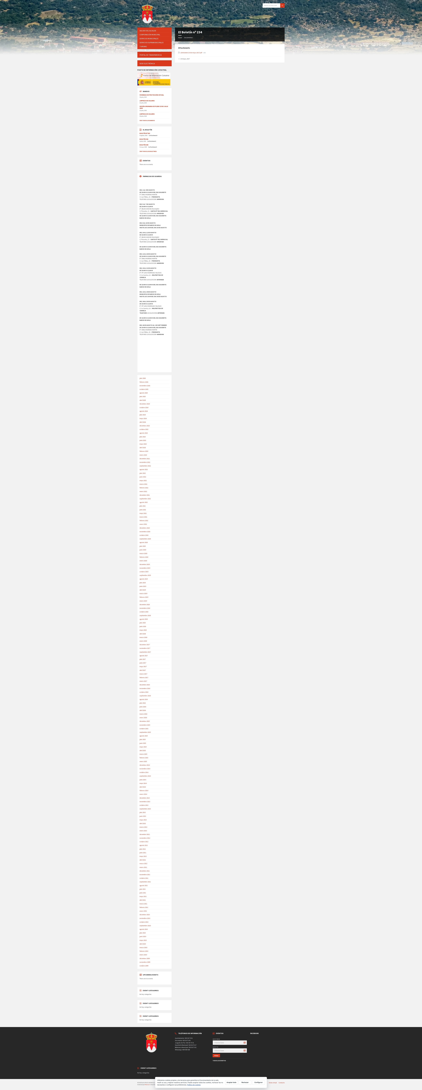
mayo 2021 (143, 513)
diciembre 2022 (145, 459)
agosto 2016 (144, 699)
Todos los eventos (219, 1060)
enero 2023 (143, 455)
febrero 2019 (144, 597)
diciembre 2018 (145, 604)
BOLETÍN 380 (144, 145)
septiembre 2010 (145, 926)
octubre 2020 (144, 535)
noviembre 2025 (145, 386)
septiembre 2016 (145, 696)
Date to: (215, 1047)
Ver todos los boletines (148, 151)
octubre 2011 (144, 878)
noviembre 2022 (145, 462)
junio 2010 (143, 936)
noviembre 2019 (145, 568)
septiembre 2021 (145, 499)
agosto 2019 (144, 579)
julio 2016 (143, 703)
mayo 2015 (143, 747)
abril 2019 (143, 590)
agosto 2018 (144, 619)
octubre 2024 (144, 407)
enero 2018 (143, 641)
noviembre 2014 (145, 769)
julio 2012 (143, 849)
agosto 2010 (144, 929)
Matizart (147, 1084)
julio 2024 (143, 415)
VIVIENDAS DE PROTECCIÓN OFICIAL (152, 95)
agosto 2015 (144, 736)
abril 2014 (143, 787)
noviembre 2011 (145, 874)
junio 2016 (143, 707)
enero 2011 (143, 911)
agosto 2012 (144, 845)
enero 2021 (143, 524)
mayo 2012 (143, 856)
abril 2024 (143, 422)
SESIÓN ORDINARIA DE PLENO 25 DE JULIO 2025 (154, 107)
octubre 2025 (144, 389)
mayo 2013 (143, 820)
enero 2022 (143, 491)
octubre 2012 (144, 842)
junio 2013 (143, 816)
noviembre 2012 (145, 838)
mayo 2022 (143, 480)
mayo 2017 (143, 666)
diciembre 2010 (145, 915)
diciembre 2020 (145, 528)
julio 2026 (143, 378)
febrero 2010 (144, 951)
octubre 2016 (144, 692)
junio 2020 (143, 550)
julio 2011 (143, 889)
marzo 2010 (143, 947)
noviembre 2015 (145, 725)
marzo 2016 (143, 714)
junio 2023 (143, 440)
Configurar (258, 1082)
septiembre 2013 (145, 809)
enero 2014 (143, 794)
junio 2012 (143, 853)
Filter (216, 1056)
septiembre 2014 (145, 776)
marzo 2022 (143, 484)
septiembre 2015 (145, 732)
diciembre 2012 (145, 834)
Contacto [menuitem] (282, 1083)
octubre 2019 (144, 572)
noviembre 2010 (145, 918)
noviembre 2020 (145, 532)
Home (180, 38)
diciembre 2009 (145, 958)
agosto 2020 (144, 542)
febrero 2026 (144, 382)
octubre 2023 (144, 429)
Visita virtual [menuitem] (273, 1083)
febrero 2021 (144, 521)
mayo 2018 (143, 630)
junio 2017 (143, 663)
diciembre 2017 (145, 645)
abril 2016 (143, 710)
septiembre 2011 (145, 882)
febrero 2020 (144, 557)
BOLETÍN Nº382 (145, 133)
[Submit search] (282, 5)
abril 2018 (143, 634)
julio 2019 (143, 583)
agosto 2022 (144, 469)
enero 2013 (143, 831)
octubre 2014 (144, 772)
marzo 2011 (143, 904)
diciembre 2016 (145, 685)
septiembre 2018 (145, 615)
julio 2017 (143, 659)
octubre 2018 (144, 612)
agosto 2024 (144, 411)
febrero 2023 (144, 451)
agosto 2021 (144, 502)
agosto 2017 (144, 656)
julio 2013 (143, 812)
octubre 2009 (144, 966)
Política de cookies (194, 1085)
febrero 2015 (144, 758)
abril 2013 (143, 823)
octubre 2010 (144, 922)
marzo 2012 (143, 864)
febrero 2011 (144, 907)
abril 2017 (143, 670)
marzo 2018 (143, 637)
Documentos (188, 38)
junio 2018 (143, 626)
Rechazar (245, 1082)
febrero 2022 (144, 488)
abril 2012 (143, 860)
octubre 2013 (144, 805)
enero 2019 (143, 601)
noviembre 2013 (145, 802)
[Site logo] (147, 23)
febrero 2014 (144, 791)
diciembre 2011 (145, 871)
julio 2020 (143, 546)
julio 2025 (143, 396)
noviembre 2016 (145, 688)
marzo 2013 (143, 827)
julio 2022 (143, 473)
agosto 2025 (144, 393)
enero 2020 (143, 561)
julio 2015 (143, 739)
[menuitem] (154, 31)
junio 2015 (143, 743)
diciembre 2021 (145, 495)
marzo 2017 (143, 674)
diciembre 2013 (145, 798)
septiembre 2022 (145, 466)
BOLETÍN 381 (144, 139)
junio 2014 (143, 780)
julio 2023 (143, 437)
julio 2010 (143, 933)
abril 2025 (143, 400)
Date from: (216, 1039)
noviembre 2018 (145, 608)
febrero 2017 (144, 677)
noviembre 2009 (145, 962)
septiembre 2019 (145, 575)
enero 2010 (143, 955)
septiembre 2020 (145, 539)
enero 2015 (143, 761)
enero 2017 (143, 681)
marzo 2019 (143, 594)
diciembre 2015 (145, 721)
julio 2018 (143, 623)
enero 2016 (143, 718)
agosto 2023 (144, 433)
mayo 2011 (143, 896)
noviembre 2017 (145, 648)
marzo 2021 (143, 517)
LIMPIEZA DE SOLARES (147, 101)
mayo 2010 (143, 940)
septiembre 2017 (145, 652)
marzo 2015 (143, 754)
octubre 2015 (144, 729)
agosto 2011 (144, 885)
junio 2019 (143, 586)
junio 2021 (143, 510)
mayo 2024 (143, 418)
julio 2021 (143, 506)
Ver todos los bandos (147, 120)
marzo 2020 (143, 553)
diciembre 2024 (145, 404)
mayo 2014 (143, 783)
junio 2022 (143, 477)
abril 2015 (143, 750)
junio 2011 (143, 893)
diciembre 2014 (145, 765)
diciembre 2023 (145, 426)
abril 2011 (143, 900)
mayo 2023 (143, 444)
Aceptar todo (231, 1082)
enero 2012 (143, 867)
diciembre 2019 (145, 564)
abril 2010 (143, 944)
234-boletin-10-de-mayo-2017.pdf (191, 53)
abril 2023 (143, 448)
